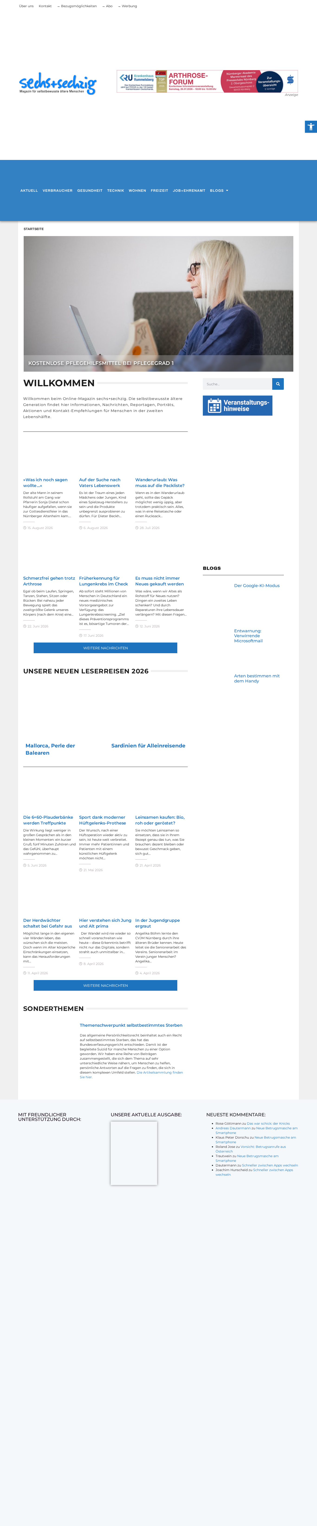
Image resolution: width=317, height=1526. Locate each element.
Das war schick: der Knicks (268, 1123)
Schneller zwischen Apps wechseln (270, 1165)
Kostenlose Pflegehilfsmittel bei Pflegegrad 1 (100, 363)
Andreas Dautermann (233, 1128)
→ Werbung (127, 6)
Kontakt (45, 6)
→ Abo (107, 6)
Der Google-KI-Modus (257, 585)
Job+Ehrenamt (189, 190)
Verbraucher (58, 190)
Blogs (217, 190)
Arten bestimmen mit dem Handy (257, 678)
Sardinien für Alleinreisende (148, 746)
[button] (106, 648)
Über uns (26, 6)
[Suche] (278, 384)
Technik (115, 190)
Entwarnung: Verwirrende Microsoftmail (248, 635)
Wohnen (137, 190)
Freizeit (159, 190)
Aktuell (29, 190)
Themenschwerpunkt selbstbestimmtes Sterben (131, 1025)
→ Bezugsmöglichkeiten (77, 6)
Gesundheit (90, 190)
